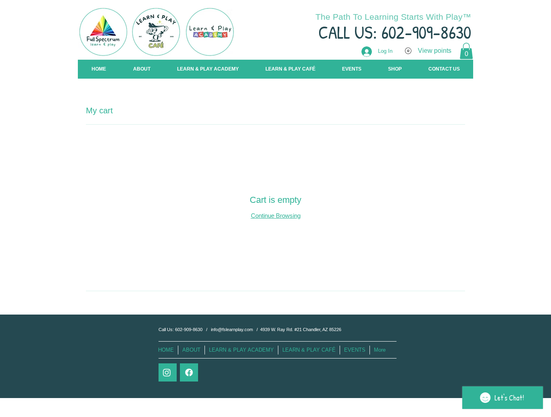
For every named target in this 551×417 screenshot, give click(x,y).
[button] (466, 51)
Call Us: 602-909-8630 (181, 329)
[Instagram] (167, 372)
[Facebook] (189, 372)
